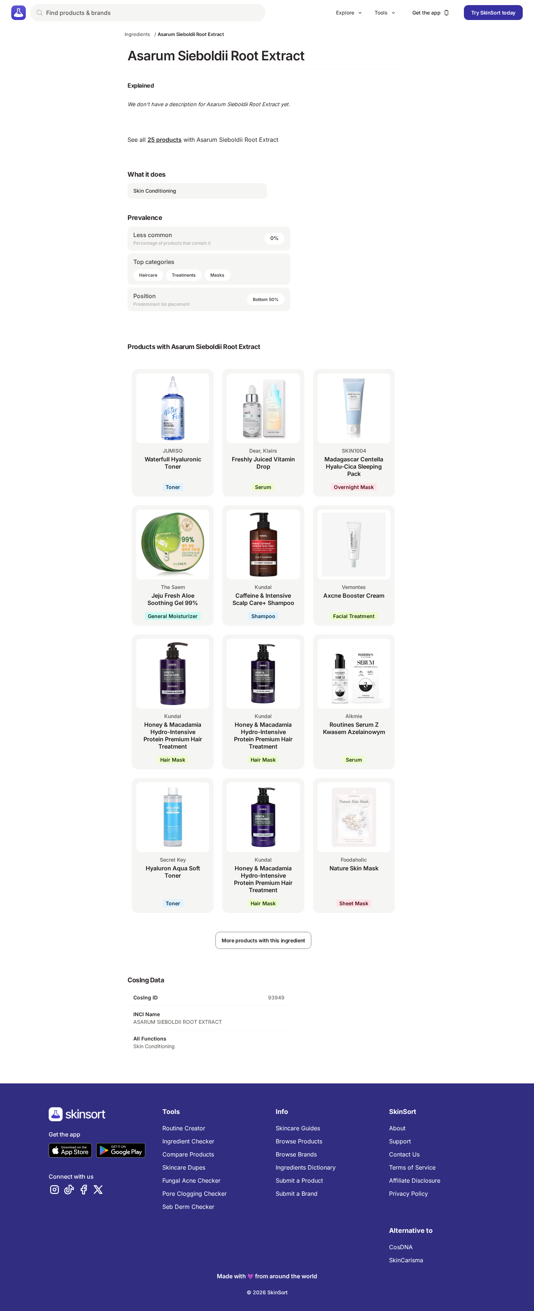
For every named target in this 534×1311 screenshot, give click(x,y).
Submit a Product (299, 1180)
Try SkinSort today (493, 12)
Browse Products (299, 1141)
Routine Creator (183, 1128)
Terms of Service (412, 1167)
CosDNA (401, 1247)
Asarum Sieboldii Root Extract (191, 34)
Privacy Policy (408, 1193)
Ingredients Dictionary (306, 1167)
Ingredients (137, 34)
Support (400, 1141)
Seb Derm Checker (188, 1206)
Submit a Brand (296, 1193)
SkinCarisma (406, 1260)
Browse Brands (296, 1154)
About (397, 1128)
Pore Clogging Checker (194, 1193)
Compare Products (188, 1154)
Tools (381, 12)
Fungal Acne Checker (191, 1180)
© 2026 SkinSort (267, 1292)
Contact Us (404, 1154)
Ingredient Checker (188, 1141)
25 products (164, 139)
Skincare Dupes (183, 1167)
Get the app (426, 12)
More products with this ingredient (263, 940)
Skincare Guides (298, 1128)
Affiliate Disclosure (414, 1180)
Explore (345, 12)
